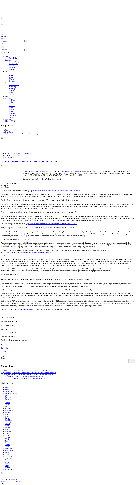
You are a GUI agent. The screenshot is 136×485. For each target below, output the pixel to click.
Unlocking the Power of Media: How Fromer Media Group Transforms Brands (27, 375)
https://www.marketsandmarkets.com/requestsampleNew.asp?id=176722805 (51, 224)
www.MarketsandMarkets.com (26, 310)
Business (8, 397)
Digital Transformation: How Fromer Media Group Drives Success (23, 378)
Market (7, 433)
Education (8, 408)
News (7, 447)
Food (7, 416)
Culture (7, 405)
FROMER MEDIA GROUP (22, 153)
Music (7, 441)
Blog (6, 395)
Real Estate (9, 450)
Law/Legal (8, 429)
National (8, 443)
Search (3, 358)
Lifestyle (8, 431)
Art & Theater (10, 391)
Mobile (7, 435)
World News (9, 469)
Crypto (7, 403)
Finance (7, 414)
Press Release (9, 132)
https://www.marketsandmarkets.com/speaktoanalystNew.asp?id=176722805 (26, 252)
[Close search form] (2, 47)
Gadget (7, 418)
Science (7, 454)
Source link (4, 348)
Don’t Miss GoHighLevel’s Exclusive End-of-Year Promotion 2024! (24, 371)
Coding (7, 401)
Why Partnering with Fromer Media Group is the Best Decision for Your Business (28, 373)
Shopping (8, 458)
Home (7, 130)
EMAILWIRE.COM (31, 171)
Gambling (8, 420)
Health (7, 426)
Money (7, 437)
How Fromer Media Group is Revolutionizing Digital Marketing (22, 376)
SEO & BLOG (10, 456)
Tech (6, 460)
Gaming (8, 422)
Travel (7, 462)
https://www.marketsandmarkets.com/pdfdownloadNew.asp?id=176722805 (55, 191)
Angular (8, 387)
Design (7, 406)
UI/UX (7, 464)
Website (7, 468)
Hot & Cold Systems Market (71, 171)
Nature (7, 445)
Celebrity (8, 399)
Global (7, 424)
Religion (8, 452)
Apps (7, 389)
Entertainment (9, 410)
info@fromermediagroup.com (11, 481)
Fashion (7, 412)
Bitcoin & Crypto (11, 393)
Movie (7, 439)
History (7, 427)
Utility (7, 466)
